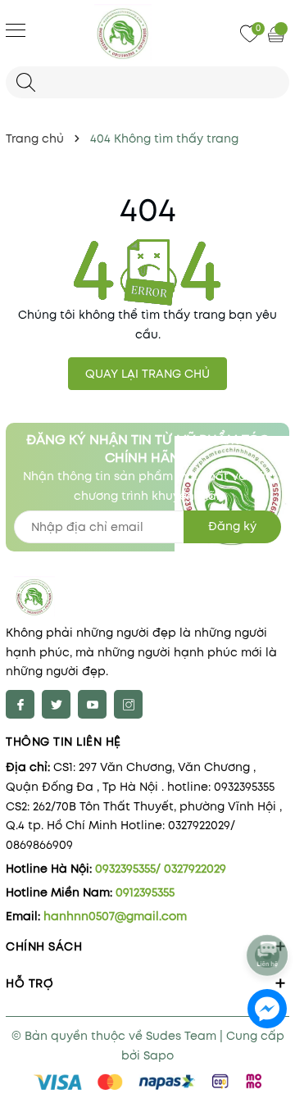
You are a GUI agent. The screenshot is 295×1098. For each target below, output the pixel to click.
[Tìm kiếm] (26, 82)
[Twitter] (56, 704)
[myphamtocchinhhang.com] (147, 32)
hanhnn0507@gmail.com (115, 916)
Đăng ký (232, 526)
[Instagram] (128, 704)
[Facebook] (20, 704)
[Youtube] (92, 704)
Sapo (158, 1055)
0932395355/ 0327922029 (160, 868)
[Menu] (15, 29)
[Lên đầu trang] (268, 911)
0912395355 (145, 892)
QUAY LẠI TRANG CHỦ (147, 373)
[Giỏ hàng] (278, 33)
